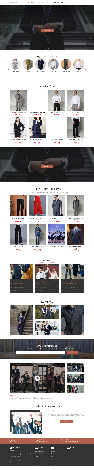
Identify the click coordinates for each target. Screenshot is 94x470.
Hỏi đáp (36, 456)
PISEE (60, 467)
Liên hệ (63, 2)
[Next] (91, 27)
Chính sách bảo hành (39, 451)
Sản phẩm (49, 2)
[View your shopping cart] (83, 2)
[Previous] (3, 27)
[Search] (78, 2)
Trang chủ (31, 2)
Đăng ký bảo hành (39, 453)
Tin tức (56, 2)
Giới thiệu (40, 2)
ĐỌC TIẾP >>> (14, 290)
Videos (36, 458)
